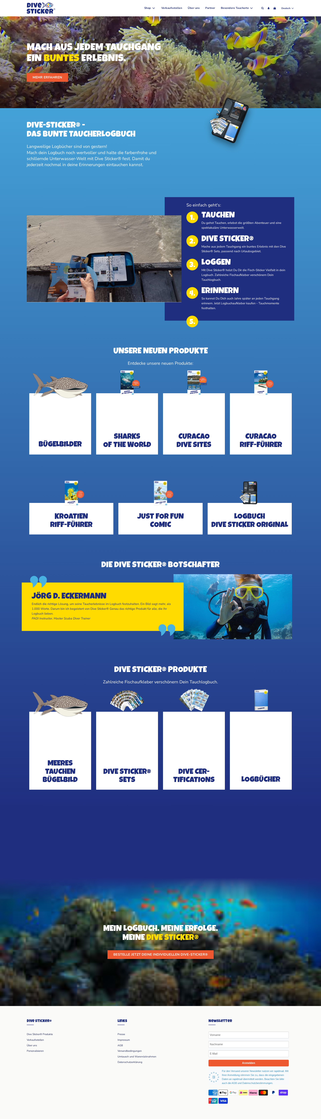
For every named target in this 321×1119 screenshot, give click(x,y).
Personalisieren (35, 1051)
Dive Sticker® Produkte (40, 1034)
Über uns (194, 8)
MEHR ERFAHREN (47, 77)
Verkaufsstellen (171, 8)
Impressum (124, 1040)
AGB (120, 1045)
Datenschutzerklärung (130, 1062)
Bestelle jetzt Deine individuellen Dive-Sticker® (160, 954)
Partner (210, 8)
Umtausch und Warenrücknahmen (137, 1056)
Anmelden (248, 1063)
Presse (121, 1034)
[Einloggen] (269, 8)
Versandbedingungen (130, 1051)
